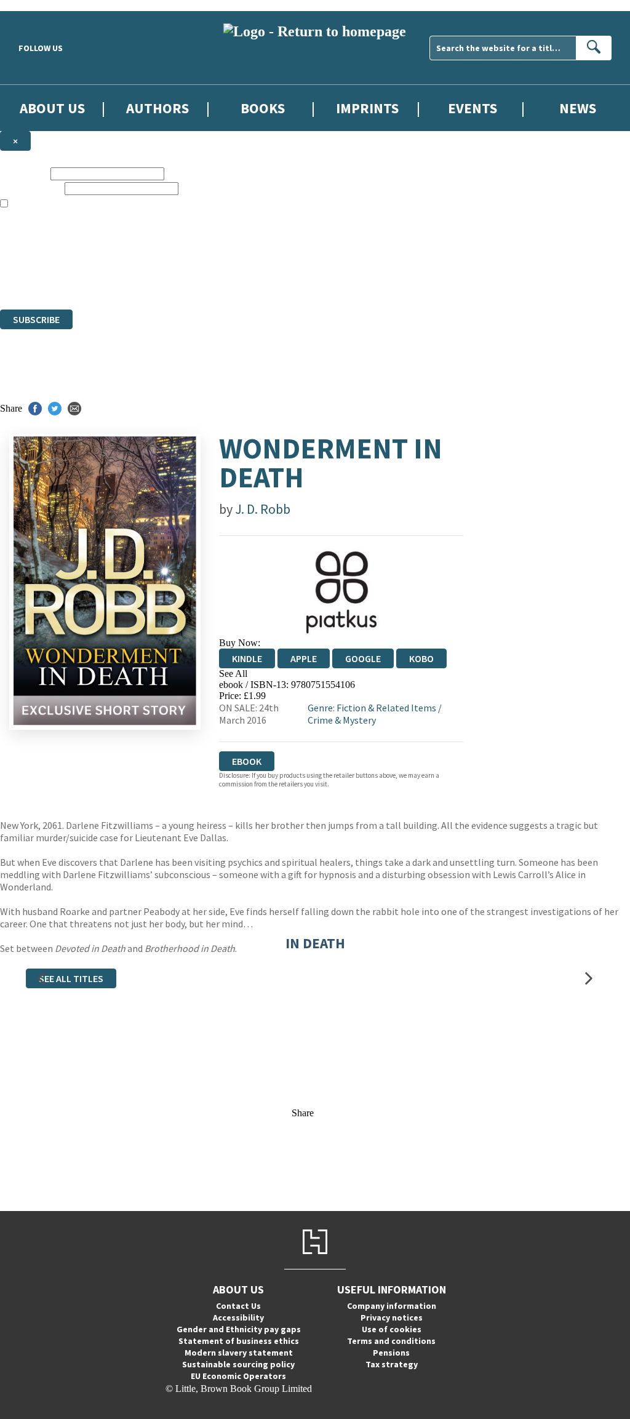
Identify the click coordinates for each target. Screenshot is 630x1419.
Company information (391, 1305)
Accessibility (238, 1317)
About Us (52, 108)
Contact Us (238, 1305)
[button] (41, 978)
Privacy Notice (242, 281)
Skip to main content (40, 5)
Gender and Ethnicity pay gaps (239, 1329)
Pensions (391, 1352)
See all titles (71, 978)
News (577, 108)
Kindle (247, 658)
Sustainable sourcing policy (238, 1364)
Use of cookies (391, 1329)
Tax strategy (391, 1364)
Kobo (421, 658)
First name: (24, 173)
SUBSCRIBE (36, 319)
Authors (157, 108)
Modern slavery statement (239, 1352)
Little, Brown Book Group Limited (152, 259)
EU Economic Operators (238, 1375)
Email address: (31, 188)
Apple (303, 658)
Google (363, 658)
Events (472, 108)
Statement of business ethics (238, 1340)
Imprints (367, 108)
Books (263, 108)
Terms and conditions (391, 1340)
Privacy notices (392, 1317)
